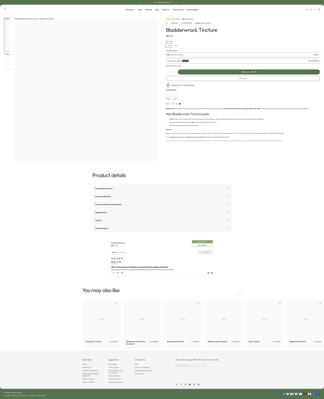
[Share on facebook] (208, 273)
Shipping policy (31, 395)
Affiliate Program (88, 379)
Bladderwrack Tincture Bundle (195, 137)
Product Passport (88, 382)
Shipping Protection (116, 382)
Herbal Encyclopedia (90, 370)
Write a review (202, 242)
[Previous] (141, 2)
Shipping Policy (114, 376)
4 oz (176, 45)
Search (84, 364)
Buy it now (242, 78)
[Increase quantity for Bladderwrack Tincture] (174, 72)
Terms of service (23, 395)
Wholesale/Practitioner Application (91, 375)
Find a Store (139, 374)
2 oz (169, 45)
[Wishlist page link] (315, 9)
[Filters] (200, 252)
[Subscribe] (210, 365)
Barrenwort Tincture (175, 341)
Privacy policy (15, 395)
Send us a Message (142, 367)
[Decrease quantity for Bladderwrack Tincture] (168, 72)
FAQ (136, 364)
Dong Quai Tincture (94, 341)
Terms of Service (115, 379)
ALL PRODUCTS (186, 23)
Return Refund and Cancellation (116, 371)
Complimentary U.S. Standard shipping (182, 85)
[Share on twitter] (212, 273)
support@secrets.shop (143, 370)
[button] (170, 19)
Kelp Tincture (254, 341)
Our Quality (113, 364)
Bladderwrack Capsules (177, 137)
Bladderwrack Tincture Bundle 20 (135, 342)
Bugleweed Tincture (297, 341)
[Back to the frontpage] (167, 23)
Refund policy (7, 395)
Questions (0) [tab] (122, 252)
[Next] (183, 2)
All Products (86, 367)
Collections (174, 23)
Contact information (41, 395)
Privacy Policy (114, 367)
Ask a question (202, 245)
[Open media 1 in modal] (86, 90)
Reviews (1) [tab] (114, 252)
